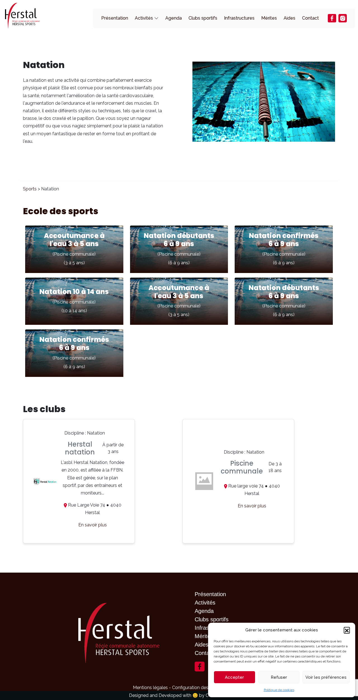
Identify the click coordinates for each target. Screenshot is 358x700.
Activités (144, 18)
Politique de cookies (279, 690)
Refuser (279, 677)
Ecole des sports (60, 211)
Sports (30, 189)
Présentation (114, 18)
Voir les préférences (326, 677)
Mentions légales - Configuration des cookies (179, 687)
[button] (347, 630)
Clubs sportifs (203, 18)
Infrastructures (239, 18)
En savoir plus (92, 525)
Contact (310, 18)
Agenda (173, 18)
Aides (289, 18)
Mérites (269, 18)
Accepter (234, 677)
